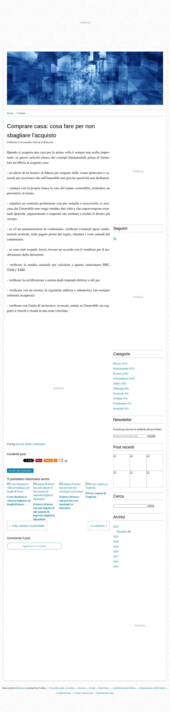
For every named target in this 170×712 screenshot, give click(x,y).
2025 (116, 526)
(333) (120, 363)
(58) (120, 393)
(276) (120, 373)
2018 (116, 551)
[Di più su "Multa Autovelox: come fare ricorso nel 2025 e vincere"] (121, 479)
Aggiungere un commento (34, 546)
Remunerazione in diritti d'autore (152, 688)
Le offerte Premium (63, 693)
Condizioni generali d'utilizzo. (124, 688)
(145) (124, 378)
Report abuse (104, 688)
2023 (116, 536)
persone (20, 443)
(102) (119, 383)
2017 (116, 556)
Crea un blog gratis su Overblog (62, 688)
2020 (116, 541)
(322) (123, 368)
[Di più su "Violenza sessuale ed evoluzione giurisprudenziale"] (138, 462)
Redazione (21, 688)
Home (10, 113)
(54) (120, 398)
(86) (121, 388)
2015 (116, 566)
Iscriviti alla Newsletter (20, 470)
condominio (39, 443)
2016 (116, 561)
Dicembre (122, 531)
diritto (28, 443)
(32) (122, 403)
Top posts (82, 688)
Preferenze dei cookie (105, 693)
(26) (120, 408)
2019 (116, 546)
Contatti (21, 113)
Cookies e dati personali (83, 693)
